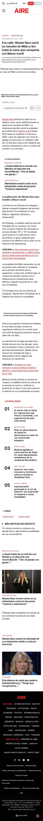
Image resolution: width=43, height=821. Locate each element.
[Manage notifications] (37, 816)
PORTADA (5, 36)
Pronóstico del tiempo (16, 744)
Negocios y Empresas (13, 735)
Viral (10, 730)
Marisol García (8, 102)
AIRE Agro (18, 717)
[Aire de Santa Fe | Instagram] (23, 760)
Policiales (11, 708)
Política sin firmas (21, 775)
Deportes (9, 722)
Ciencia (8, 717)
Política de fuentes (34, 770)
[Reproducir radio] (3, 3)
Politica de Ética (30, 765)
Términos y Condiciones (30, 788)
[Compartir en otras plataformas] (37, 108)
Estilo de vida (10, 726)
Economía (7, 713)
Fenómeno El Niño (29, 739)
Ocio (27, 735)
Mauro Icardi (25, 131)
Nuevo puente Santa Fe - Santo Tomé (21, 752)
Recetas (19, 722)
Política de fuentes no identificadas (14, 770)
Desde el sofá (31, 722)
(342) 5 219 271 (34, 805)
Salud (33, 708)
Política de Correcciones (15, 765)
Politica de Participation (12, 788)
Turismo (35, 726)
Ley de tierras (21, 748)
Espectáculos (17, 36)
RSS (21, 793)
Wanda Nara (8, 119)
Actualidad (23, 708)
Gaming (31, 730)
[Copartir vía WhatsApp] (32, 108)
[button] (7, 11)
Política (18, 713)
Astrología (20, 730)
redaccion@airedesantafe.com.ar (23, 809)
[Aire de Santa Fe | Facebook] (15, 760)
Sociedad (35, 735)
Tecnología (24, 726)
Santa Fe (36, 704)
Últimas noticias (22, 704)
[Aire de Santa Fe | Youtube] (28, 760)
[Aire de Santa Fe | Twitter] (19, 760)
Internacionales (32, 713)
